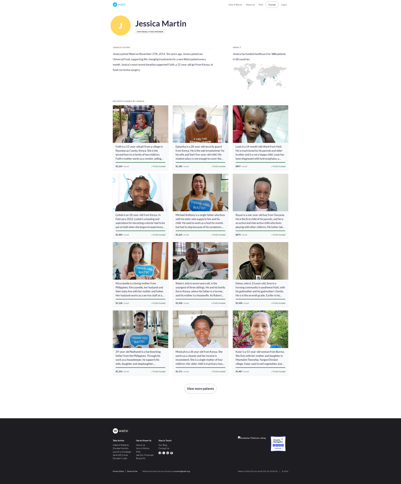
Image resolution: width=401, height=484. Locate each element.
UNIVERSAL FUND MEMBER (150, 32)
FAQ (261, 4)
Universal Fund (121, 59)
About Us (250, 4)
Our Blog (163, 445)
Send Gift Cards (120, 455)
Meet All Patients (121, 445)
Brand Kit (140, 458)
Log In (284, 4)
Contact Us (164, 448)
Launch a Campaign (122, 451)
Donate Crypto (120, 458)
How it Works (235, 4)
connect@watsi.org (182, 471)
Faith (171, 64)
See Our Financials (145, 455)
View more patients (200, 388)
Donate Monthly (121, 448)
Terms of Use (132, 471)
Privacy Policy (118, 471)
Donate (272, 4)
